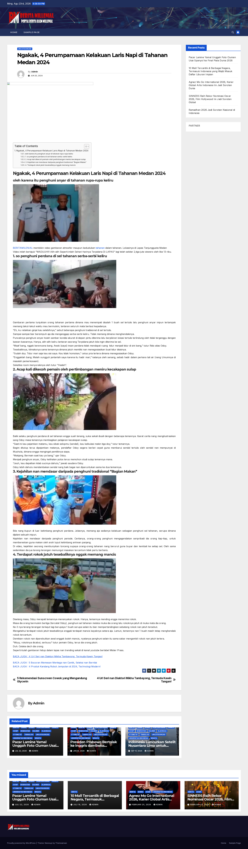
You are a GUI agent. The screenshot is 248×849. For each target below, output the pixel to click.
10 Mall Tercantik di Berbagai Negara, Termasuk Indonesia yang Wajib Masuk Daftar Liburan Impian (210, 71)
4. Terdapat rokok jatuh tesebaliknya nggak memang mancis (50, 165)
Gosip (15, 731)
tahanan (100, 247)
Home (13, 32)
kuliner (36, 731)
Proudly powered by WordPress (21, 843)
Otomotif (17, 734)
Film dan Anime (43, 727)
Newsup (48, 843)
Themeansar (61, 843)
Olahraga (46, 731)
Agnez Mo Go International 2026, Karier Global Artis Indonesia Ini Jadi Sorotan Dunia (211, 85)
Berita (16, 727)
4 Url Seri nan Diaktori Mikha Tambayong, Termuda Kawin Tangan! (134, 680)
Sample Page (32, 32)
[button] (233, 32)
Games (55, 727)
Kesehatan (25, 731)
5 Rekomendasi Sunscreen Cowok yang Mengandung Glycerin (52, 680)
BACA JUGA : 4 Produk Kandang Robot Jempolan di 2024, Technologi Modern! (56, 666)
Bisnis (31, 727)
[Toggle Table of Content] (85, 146)
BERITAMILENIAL (22, 247)
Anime (23, 727)
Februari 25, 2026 (142, 804)
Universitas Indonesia (22, 738)
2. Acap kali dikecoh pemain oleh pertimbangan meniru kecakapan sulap (55, 159)
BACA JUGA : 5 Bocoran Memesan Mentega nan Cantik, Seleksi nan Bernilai (55, 662)
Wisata (38, 738)
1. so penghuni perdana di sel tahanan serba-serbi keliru (48, 157)
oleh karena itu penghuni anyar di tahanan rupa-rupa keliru (49, 154)
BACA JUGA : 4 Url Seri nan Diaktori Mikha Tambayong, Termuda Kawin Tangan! (57, 656)
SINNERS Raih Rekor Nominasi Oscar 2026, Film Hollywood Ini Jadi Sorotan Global (210, 99)
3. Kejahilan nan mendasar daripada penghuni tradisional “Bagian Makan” (55, 162)
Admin (34, 71)
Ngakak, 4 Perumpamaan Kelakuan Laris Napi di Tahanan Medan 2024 (52, 150)
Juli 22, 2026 (22, 804)
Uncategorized (24, 49)
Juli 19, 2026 (80, 804)
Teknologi (28, 734)
